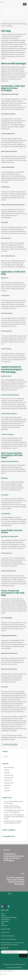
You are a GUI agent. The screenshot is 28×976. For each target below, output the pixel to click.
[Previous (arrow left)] (1, 974)
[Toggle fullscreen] (4, 971)
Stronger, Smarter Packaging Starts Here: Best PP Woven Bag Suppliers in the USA (14, 816)
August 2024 (7, 785)
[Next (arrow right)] (4, 974)
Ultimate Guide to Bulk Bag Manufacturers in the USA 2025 (12, 807)
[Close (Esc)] (11, 971)
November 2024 (8, 778)
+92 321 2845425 (5, 932)
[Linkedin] (8, 906)
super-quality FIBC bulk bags (18, 44)
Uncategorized (13, 744)
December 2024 (8, 775)
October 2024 (8, 780)
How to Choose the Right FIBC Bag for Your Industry (13, 802)
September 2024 (9, 783)
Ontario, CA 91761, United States (9, 939)
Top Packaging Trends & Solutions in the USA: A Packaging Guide (14, 811)
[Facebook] (2, 906)
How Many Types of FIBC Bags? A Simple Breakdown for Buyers (13, 822)
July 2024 (6, 788)
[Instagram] (5, 906)
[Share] (8, 971)
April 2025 (7, 772)
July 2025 (6, 770)
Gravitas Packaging (6, 42)
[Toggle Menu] (24, 4)
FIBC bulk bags (5, 67)
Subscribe (23, 956)
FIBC (24, 34)
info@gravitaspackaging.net (8, 936)
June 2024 (7, 791)
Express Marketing (17, 967)
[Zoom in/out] (1, 971)
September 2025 (8, 767)
